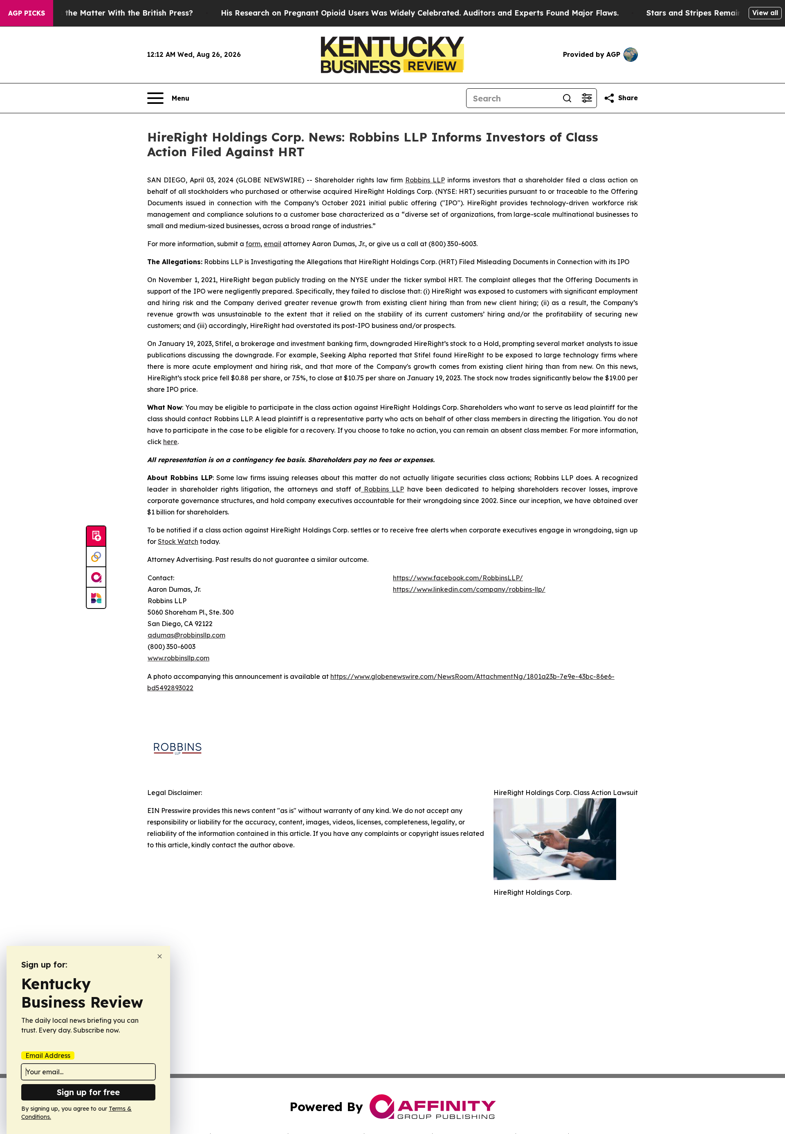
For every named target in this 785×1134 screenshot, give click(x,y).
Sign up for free (88, 1092)
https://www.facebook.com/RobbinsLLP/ (458, 578)
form (253, 244)
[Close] (160, 956)
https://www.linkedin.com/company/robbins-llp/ (469, 589)
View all (765, 13)
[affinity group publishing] (96, 577)
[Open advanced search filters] (587, 98)
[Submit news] (96, 536)
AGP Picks (26, 13)
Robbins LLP (425, 180)
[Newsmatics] (96, 598)
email (272, 244)
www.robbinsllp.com (178, 658)
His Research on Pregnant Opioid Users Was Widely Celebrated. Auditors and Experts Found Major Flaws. (420, 13)
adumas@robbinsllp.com (186, 635)
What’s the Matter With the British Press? (115, 13)
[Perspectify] (96, 557)
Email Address (47, 1055)
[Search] (567, 98)
